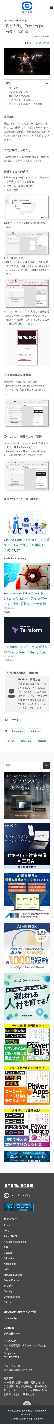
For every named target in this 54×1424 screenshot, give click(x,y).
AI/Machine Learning (15, 1242)
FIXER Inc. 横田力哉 (38, 43)
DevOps (23, 20)
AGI (6, 1247)
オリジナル (35, 731)
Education (9, 1258)
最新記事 (33, 673)
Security (8, 1291)
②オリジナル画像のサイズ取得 (25, 104)
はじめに (13, 88)
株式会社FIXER (12, 1333)
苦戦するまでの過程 (19, 96)
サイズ (11, 741)
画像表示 (42, 741)
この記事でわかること (21, 92)
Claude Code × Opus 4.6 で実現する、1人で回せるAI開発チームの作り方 (27, 545)
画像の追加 (26, 741)
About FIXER (11, 1236)
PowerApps (17, 731)
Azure (7, 1225)
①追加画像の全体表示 (21, 100)
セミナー (8, 1285)
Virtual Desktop (12, 1296)
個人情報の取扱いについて (18, 1370)
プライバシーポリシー (16, 1366)
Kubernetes (10, 1264)
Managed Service (13, 1275)
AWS (6, 1231)
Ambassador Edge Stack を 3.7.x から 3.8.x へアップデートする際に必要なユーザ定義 (25, 598)
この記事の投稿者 (16, 673)
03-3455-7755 (11, 1357)
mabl (6, 1269)
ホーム (10, 20)
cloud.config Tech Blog (31, 1418)
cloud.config (10, 1318)
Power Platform (12, 1280)
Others (7, 1302)
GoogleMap (10, 1353)
